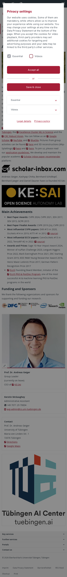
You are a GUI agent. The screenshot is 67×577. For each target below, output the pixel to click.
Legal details (24, 121)
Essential (17, 56)
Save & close (33, 87)
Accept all (33, 69)
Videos (38, 56)
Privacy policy (42, 121)
